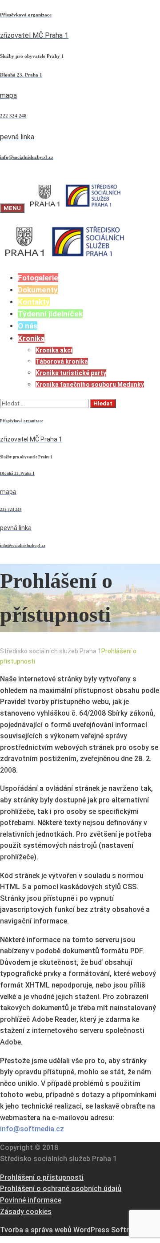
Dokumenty (38, 289)
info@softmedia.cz (32, 1129)
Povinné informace (30, 1200)
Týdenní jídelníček (50, 313)
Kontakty (34, 301)
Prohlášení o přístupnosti (42, 1177)
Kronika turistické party (71, 373)
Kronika (31, 338)
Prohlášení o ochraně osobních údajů (60, 1188)
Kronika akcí (54, 350)
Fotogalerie (38, 277)
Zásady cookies (26, 1211)
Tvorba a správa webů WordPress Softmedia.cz (78, 1230)
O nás (27, 325)
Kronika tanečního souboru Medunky (90, 384)
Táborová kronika (62, 361)
